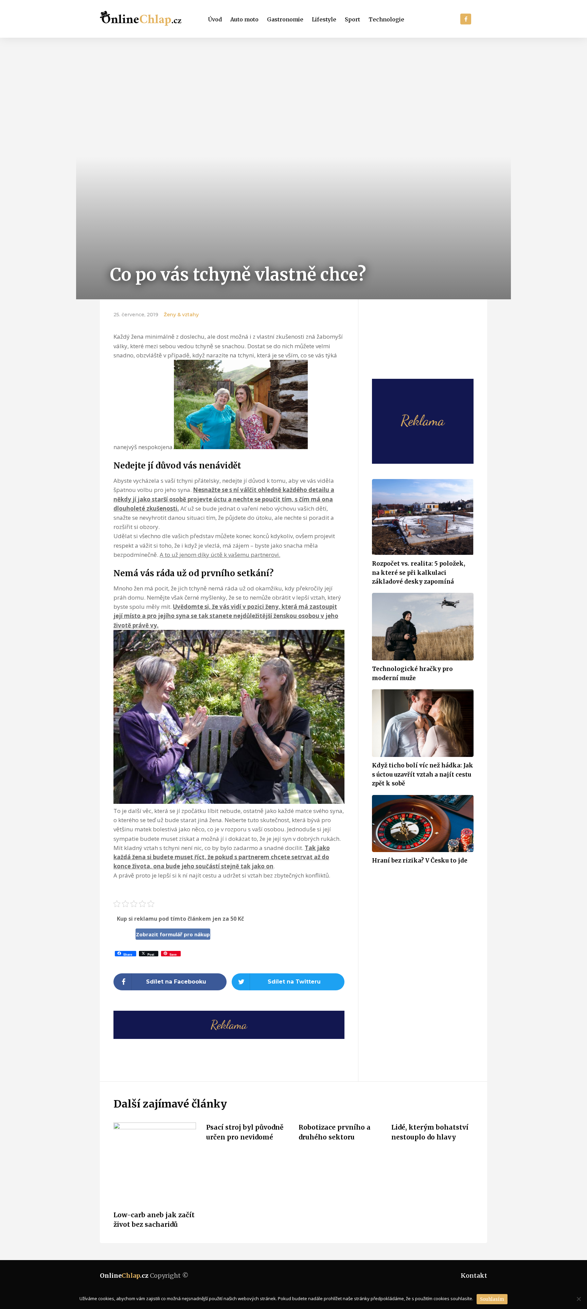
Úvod (215, 19)
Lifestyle (324, 19)
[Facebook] (465, 19)
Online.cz (124, 1275)
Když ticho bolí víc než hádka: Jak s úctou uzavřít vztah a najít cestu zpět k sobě (422, 774)
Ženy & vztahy (181, 315)
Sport (352, 19)
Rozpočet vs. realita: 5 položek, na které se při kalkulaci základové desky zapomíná (418, 572)
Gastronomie (285, 19)
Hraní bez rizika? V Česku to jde (419, 860)
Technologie (386, 19)
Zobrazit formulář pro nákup (173, 934)
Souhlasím (492, 1299)
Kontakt (474, 1275)
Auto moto (244, 19)
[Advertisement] (293, 88)
